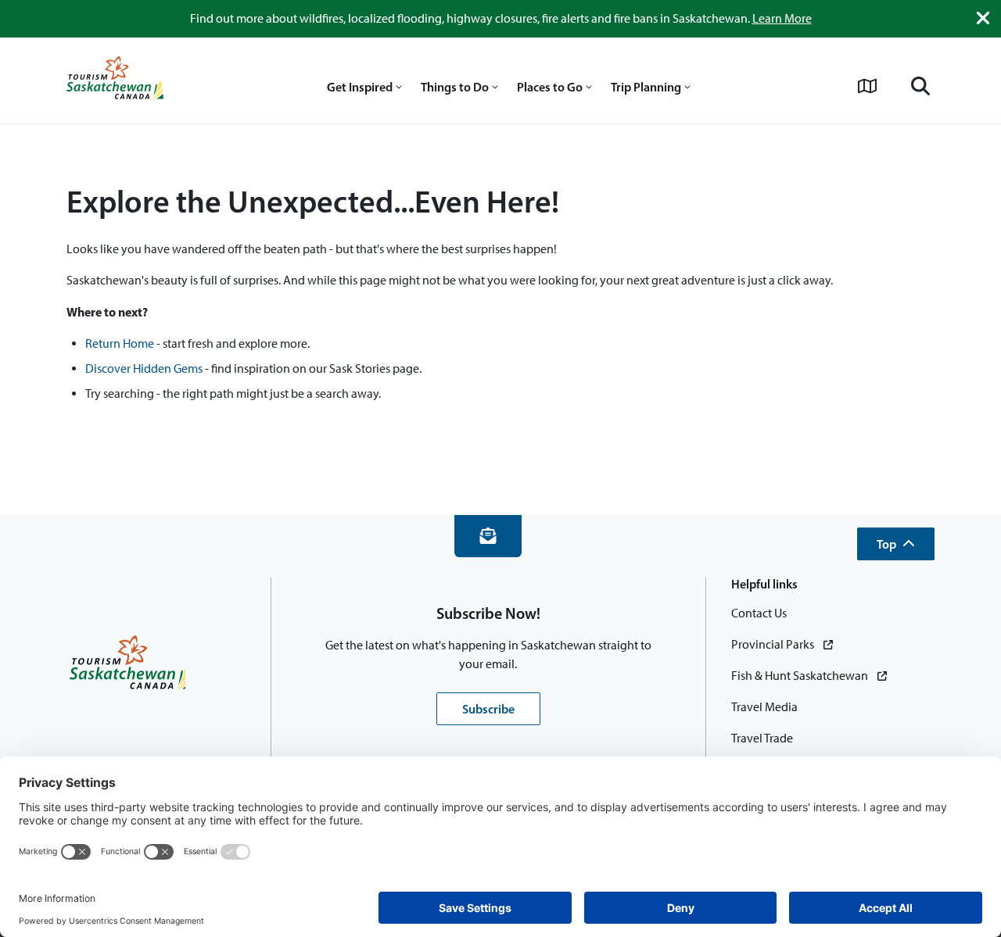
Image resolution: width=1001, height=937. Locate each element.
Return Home (119, 343)
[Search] (920, 86)
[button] (896, 544)
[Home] (114, 80)
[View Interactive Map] (867, 86)
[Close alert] (983, 18)
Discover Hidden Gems (144, 368)
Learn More (782, 18)
